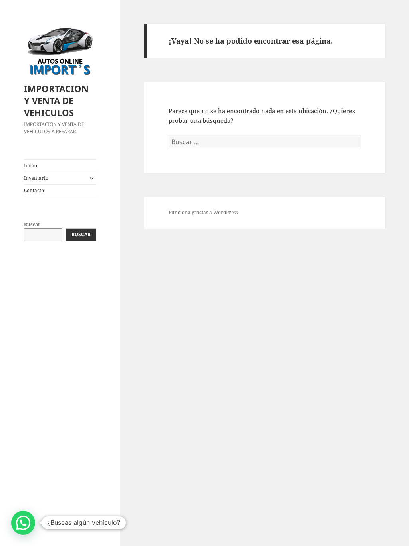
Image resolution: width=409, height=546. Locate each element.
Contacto (34, 190)
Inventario (36, 178)
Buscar (32, 224)
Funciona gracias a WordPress (203, 212)
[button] (23, 523)
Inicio (30, 165)
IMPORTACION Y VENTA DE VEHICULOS (56, 100)
